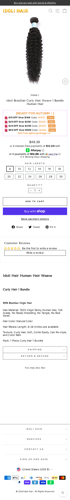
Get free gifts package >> (34, 133)
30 (61, 176)
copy (50, 117)
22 (19, 176)
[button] (35, 154)
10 (19, 168)
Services (34, 439)
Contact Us (34, 449)
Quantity (35, 185)
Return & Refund (35, 356)
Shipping (35, 349)
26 (40, 176)
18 (59, 168)
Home (34, 95)
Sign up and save (34, 459)
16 (49, 168)
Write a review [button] (35, 252)
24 (29, 176)
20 (9, 176)
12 (29, 168)
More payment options (35, 219)
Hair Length (35, 163)
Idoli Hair (34, 429)
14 (39, 168)
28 (50, 176)
